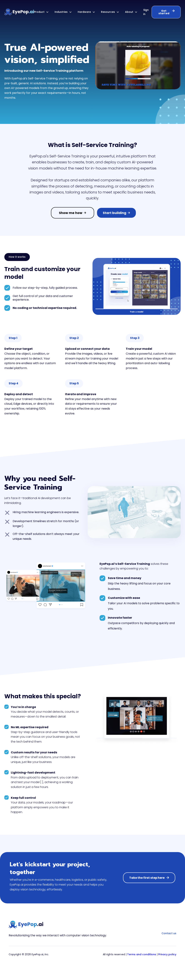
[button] (41, 11)
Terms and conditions (141, 954)
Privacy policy (167, 954)
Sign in (146, 12)
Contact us (169, 933)
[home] (19, 12)
